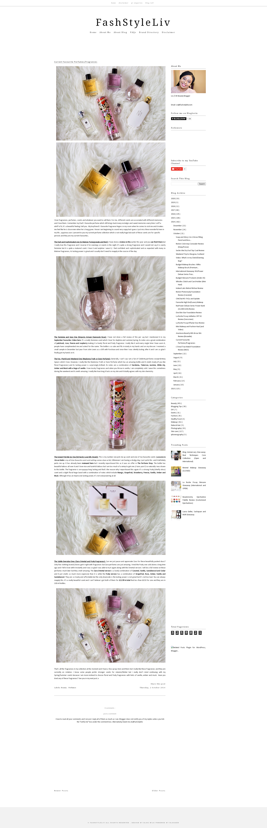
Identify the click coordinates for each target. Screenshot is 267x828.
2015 (173, 218)
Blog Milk (150, 822)
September (177, 354)
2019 (173, 202)
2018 (173, 206)
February (177, 381)
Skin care (175, 431)
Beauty (64, 688)
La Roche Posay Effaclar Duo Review (190, 323)
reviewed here (87, 463)
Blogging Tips (176, 407)
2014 (173, 222)
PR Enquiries (137, 3)
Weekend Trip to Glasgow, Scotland (190, 254)
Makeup (174, 422)
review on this (125, 242)
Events (173, 413)
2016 (173, 214)
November (177, 230)
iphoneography (177, 435)
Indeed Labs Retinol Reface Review (189, 288)
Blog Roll (149, 3)
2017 (173, 210)
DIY (172, 410)
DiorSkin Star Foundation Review (189, 313)
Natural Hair (176, 425)
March (176, 377)
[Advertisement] (133, 51)
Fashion (174, 416)
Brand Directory (149, 32)
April (175, 373)
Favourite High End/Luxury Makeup (189, 302)
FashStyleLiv (133, 22)
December (177, 226)
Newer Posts (61, 791)
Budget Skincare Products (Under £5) (190, 278)
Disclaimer (124, 3)
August (176, 358)
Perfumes (72, 688)
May (175, 369)
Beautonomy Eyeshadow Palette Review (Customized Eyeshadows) (194, 500)
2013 (173, 389)
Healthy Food (176, 419)
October (176, 234)
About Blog (121, 32)
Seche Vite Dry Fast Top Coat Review (190, 251)
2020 (173, 199)
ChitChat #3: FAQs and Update (188, 299)
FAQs (133, 32)
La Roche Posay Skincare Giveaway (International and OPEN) (194, 485)
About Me (106, 32)
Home (114, 3)
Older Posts (158, 791)
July (175, 362)
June (175, 365)
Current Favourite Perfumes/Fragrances (75, 62)
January (176, 385)
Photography (176, 428)
